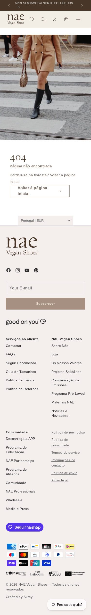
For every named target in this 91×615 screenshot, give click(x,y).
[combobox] (45, 220)
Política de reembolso (68, 432)
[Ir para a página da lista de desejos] (31, 19)
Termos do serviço (65, 452)
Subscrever (45, 303)
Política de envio (64, 473)
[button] (43, 19)
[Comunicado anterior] (9, 5)
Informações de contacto (63, 463)
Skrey (28, 597)
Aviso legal (60, 480)
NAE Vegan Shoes (33, 584)
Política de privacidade (60, 442)
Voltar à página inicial (32, 191)
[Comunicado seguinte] (82, 5)
